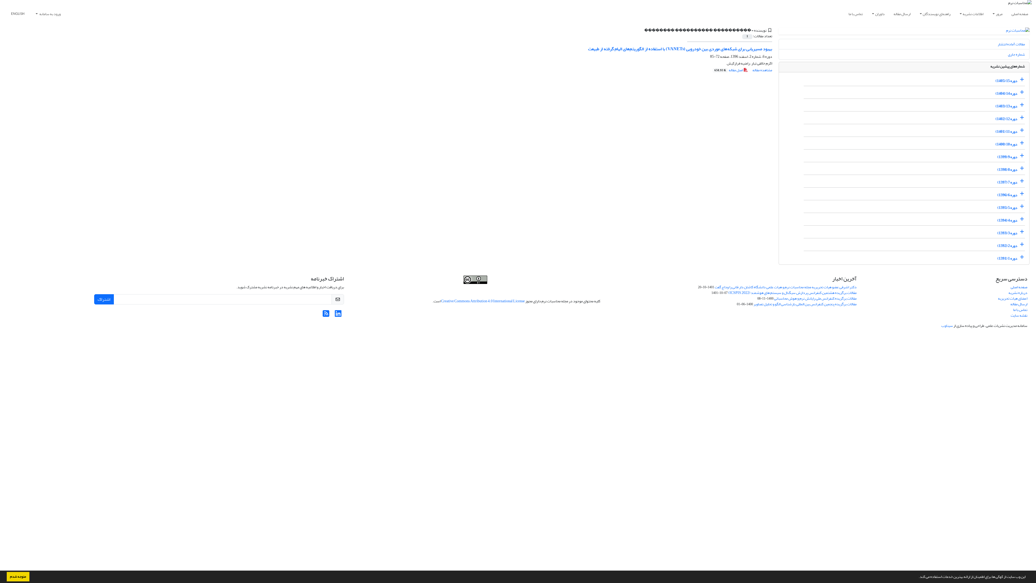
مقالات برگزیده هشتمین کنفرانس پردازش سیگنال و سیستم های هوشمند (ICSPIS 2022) (792, 292)
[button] (917, 577)
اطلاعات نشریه (973, 14)
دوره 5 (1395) (1007, 207)
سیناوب (947, 325)
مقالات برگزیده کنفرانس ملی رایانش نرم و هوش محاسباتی (815, 298)
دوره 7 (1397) (1007, 182)
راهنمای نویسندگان (936, 14)
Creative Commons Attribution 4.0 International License (483, 301)
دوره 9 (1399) (1007, 157)
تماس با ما (855, 14)
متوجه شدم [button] (18, 576)
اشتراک (104, 299)
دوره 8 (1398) (1007, 169)
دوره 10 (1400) (1006, 144)
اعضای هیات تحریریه (1012, 298)
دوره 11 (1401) (1006, 131)
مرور (999, 14)
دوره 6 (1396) (1007, 195)
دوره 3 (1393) (1007, 233)
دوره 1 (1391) (1007, 258)
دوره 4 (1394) (1007, 220)
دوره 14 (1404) (1006, 93)
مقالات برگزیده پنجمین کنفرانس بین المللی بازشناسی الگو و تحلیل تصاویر (805, 304)
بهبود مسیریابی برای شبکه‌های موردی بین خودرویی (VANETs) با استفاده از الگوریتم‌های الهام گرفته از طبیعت (680, 49)
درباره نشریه (1017, 292)
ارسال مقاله (902, 14)
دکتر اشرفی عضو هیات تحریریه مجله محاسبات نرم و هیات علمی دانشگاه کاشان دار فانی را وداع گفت (786, 287)
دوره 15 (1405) (1006, 80)
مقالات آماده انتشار (1011, 44)
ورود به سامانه (50, 14)
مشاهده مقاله (762, 70)
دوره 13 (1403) (1006, 106)
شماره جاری (1016, 54)
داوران (880, 14)
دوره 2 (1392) (1007, 245)
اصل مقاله (729, 70)
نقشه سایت (1019, 315)
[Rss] (326, 315)
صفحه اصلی (1019, 14)
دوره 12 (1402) (1006, 119)
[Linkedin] (338, 315)
